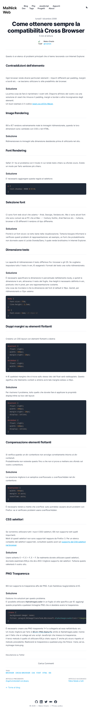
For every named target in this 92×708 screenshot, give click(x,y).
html (44, 673)
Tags (31, 8)
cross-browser (22, 673)
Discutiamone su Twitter (15, 655)
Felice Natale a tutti (76, 681)
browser (10, 673)
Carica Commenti (46, 663)
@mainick (47, 44)
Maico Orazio (43, 706)
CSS (33, 673)
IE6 (50, 673)
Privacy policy (57, 706)
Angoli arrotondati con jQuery (17, 681)
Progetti (41, 8)
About (51, 8)
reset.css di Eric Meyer (42, 104)
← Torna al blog (13, 687)
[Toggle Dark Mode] (87, 7)
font (38, 673)
